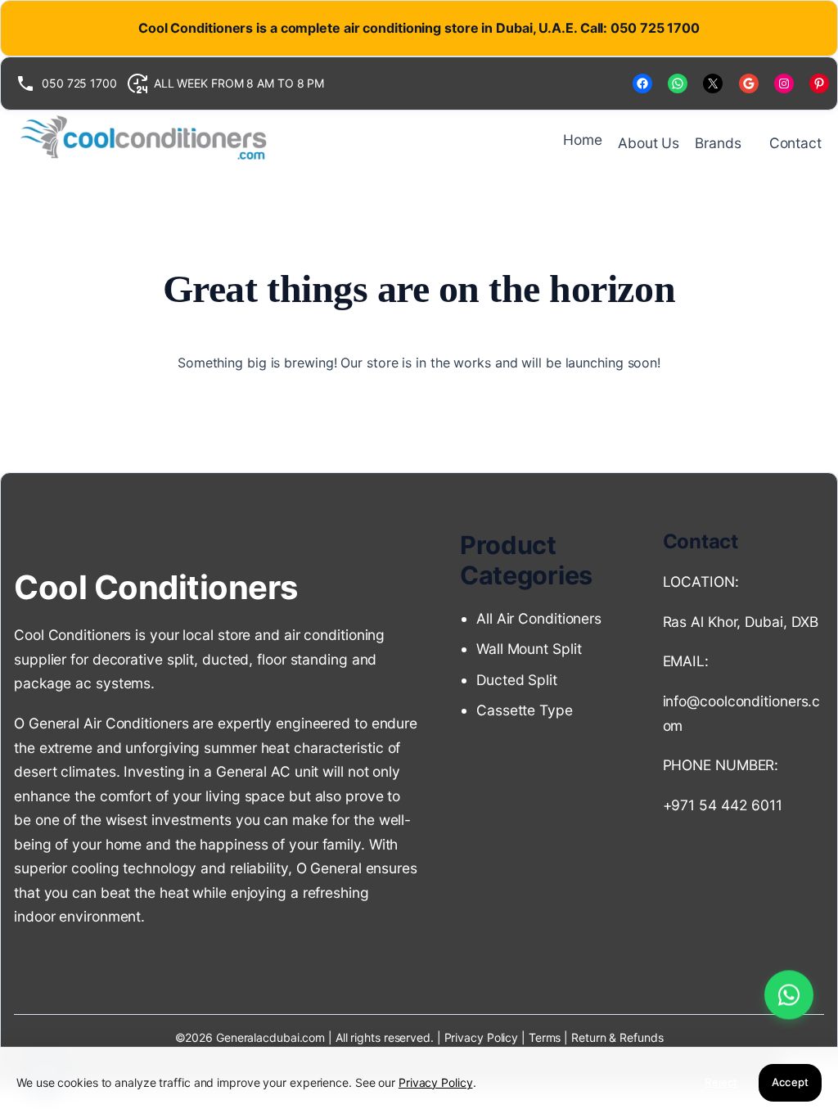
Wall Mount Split (532, 648)
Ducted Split (516, 679)
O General (329, 868)
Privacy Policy (481, 1037)
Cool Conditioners (156, 587)
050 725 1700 (79, 83)
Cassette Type (524, 710)
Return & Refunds (617, 1037)
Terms (546, 1037)
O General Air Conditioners (101, 723)
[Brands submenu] (749, 142)
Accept (790, 1082)
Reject (721, 1082)
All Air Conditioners (541, 618)
